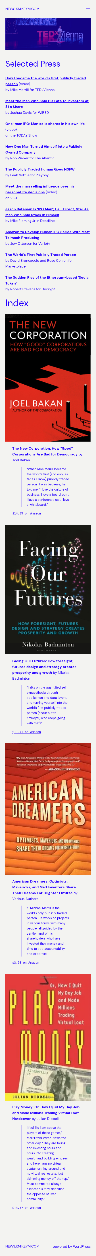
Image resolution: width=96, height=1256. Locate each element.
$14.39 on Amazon (26, 513)
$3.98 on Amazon (25, 962)
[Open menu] (88, 9)
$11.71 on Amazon (26, 732)
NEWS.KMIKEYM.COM (22, 8)
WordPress (82, 1246)
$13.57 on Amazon (26, 1208)
